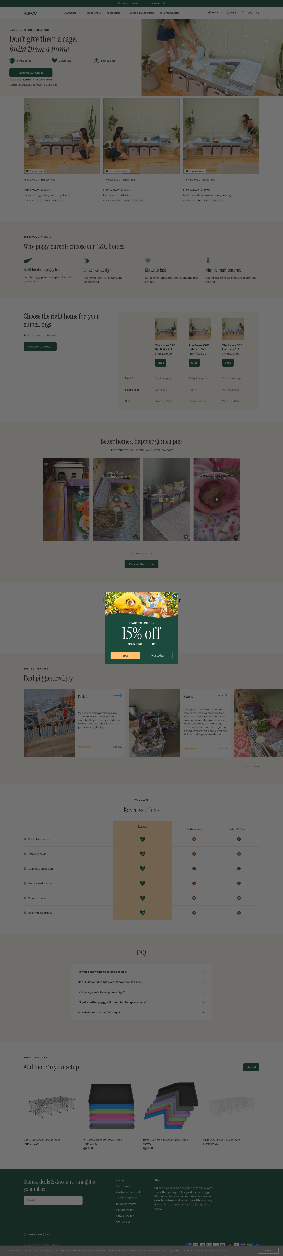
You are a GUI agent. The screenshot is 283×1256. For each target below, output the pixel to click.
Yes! (125, 655)
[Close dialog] (174, 595)
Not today (157, 655)
